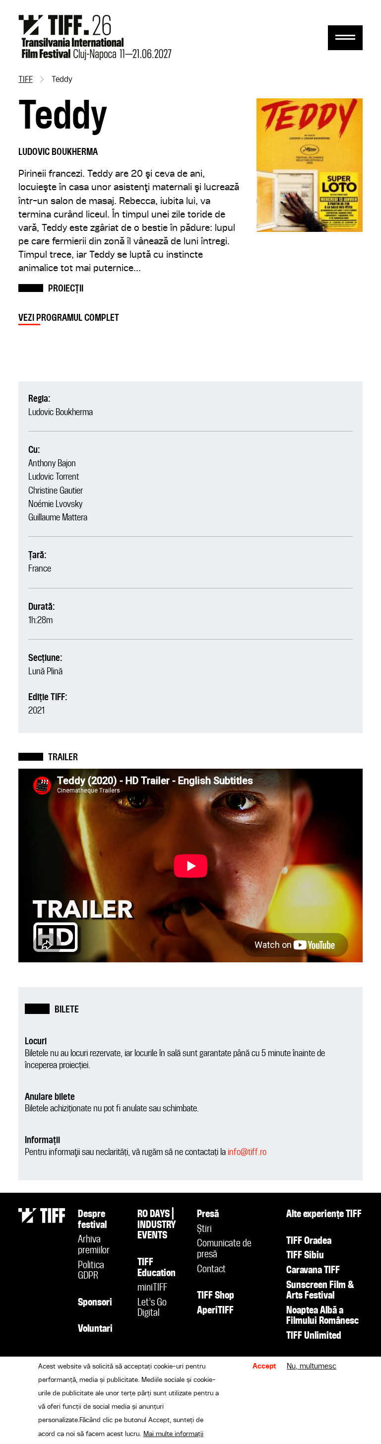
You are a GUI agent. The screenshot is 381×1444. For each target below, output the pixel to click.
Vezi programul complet (68, 318)
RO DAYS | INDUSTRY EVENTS (156, 1225)
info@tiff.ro (247, 1152)
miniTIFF (152, 1288)
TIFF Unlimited (313, 1336)
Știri (204, 1229)
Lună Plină (45, 671)
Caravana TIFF (313, 1270)
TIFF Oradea (308, 1241)
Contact (211, 1269)
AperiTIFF (215, 1310)
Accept (264, 1366)
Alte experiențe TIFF (324, 1214)
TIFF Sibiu (305, 1255)
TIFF (25, 79)
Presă (208, 1214)
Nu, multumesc (311, 1366)
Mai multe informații (173, 1434)
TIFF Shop (215, 1296)
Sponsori (95, 1303)
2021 (36, 711)
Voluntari (95, 1329)
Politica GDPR (91, 1271)
